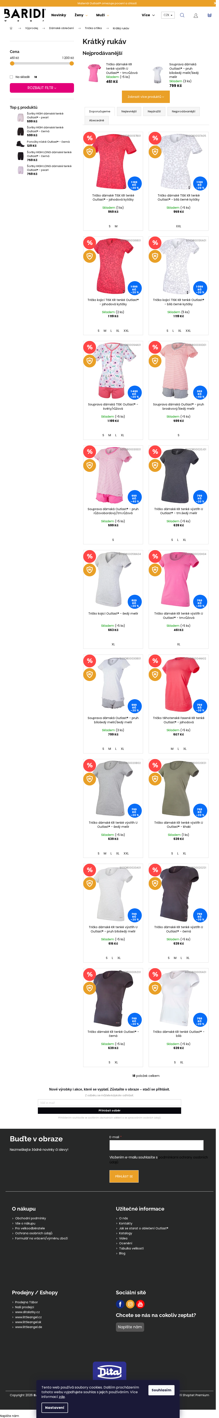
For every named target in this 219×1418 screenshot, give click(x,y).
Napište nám (130, 1327)
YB (140, 1304)
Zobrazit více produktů (144, 97)
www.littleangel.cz (28, 1317)
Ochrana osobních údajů (33, 1233)
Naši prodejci (24, 1307)
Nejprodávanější (183, 111)
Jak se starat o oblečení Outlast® (143, 1228)
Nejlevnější (129, 111)
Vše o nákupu (25, 1223)
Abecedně (96, 120)
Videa (123, 1238)
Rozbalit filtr (40, 87)
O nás (123, 1218)
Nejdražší (154, 111)
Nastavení (54, 1407)
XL (117, 331)
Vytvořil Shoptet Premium (190, 1395)
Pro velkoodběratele (30, 1228)
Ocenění (125, 1243)
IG (130, 1304)
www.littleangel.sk (28, 1322)
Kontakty (125, 1223)
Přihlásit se (124, 1176)
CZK (167, 15)
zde (62, 1396)
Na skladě (26, 77)
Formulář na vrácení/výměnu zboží (41, 1238)
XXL (178, 226)
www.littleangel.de (28, 1327)
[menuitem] (58, 15)
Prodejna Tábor (26, 1302)
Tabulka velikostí (131, 1248)
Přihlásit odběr (110, 1110)
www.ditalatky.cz (27, 1312)
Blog (122, 1253)
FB (120, 1304)
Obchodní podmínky (30, 1218)
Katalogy (125, 1233)
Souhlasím (161, 1390)
